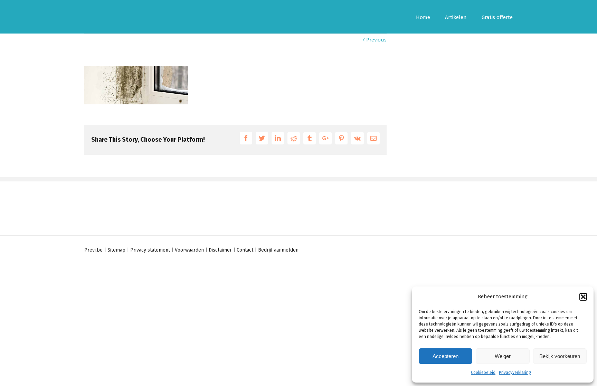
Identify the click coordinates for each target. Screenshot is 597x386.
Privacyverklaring (515, 372)
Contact (245, 250)
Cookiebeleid (483, 372)
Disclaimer (220, 250)
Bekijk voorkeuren (559, 356)
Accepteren (445, 356)
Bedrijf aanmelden (278, 250)
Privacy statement (150, 250)
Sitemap (116, 250)
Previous (376, 40)
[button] (583, 296)
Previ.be (93, 250)
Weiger (503, 356)
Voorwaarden (189, 250)
